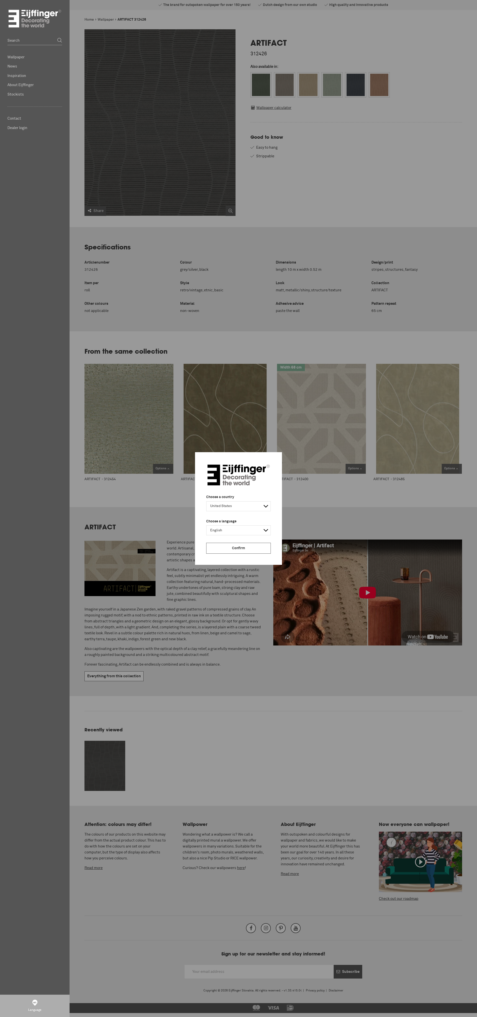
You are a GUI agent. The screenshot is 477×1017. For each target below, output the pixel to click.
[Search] (59, 40)
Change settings (95, 1010)
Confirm (238, 548)
